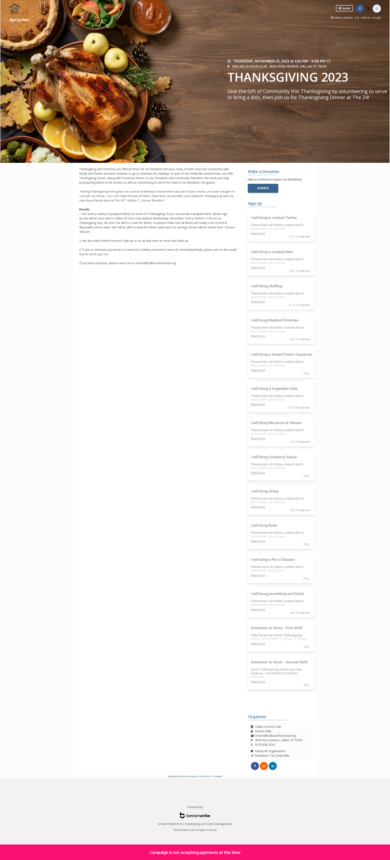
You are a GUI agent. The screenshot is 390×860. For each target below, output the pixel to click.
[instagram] (264, 766)
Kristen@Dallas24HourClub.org (275, 735)
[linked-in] (273, 766)
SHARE (346, 8)
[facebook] (360, 8)
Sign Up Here (19, 20)
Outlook (365, 17)
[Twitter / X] (368, 8)
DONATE (263, 188)
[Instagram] (377, 8)
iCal (357, 17)
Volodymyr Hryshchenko (199, 776)
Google (376, 17)
